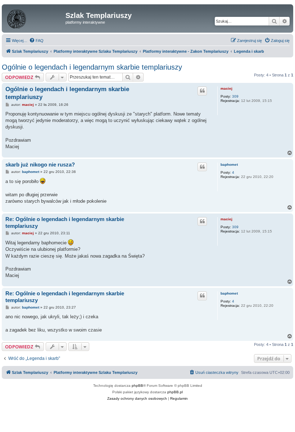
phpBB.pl (175, 392)
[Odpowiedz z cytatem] (202, 90)
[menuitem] (36, 40)
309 (235, 96)
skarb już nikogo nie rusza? (40, 164)
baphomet (229, 164)
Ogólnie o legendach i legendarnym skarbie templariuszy (92, 67)
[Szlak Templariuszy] (34, 17)
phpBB (137, 386)
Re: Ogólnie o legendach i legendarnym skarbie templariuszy (64, 222)
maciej (226, 88)
